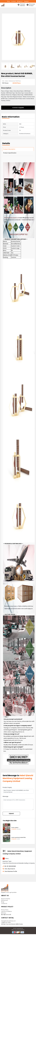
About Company (5, 898)
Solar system (14, 827)
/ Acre (15, 839)
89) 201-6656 (7, 922)
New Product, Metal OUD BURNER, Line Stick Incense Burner (16, 791)
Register (26, 1)
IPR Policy (3, 913)
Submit (11, 813)
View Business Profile (10, 871)
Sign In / (20, 1)
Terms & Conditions (6, 911)
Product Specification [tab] (9, 153)
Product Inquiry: (7, 787)
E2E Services (4, 900)
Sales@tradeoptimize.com (8, 921)
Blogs (2, 902)
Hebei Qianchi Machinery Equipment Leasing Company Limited (18, 778)
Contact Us (4, 903)
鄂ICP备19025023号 (6, 914)
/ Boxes (16, 829)
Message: (5, 796)
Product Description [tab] (9, 149)
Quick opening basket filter (18, 837)
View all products (9, 869)
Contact (13, 1)
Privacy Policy (4, 910)
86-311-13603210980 (10, 866)
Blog (8, 1)
